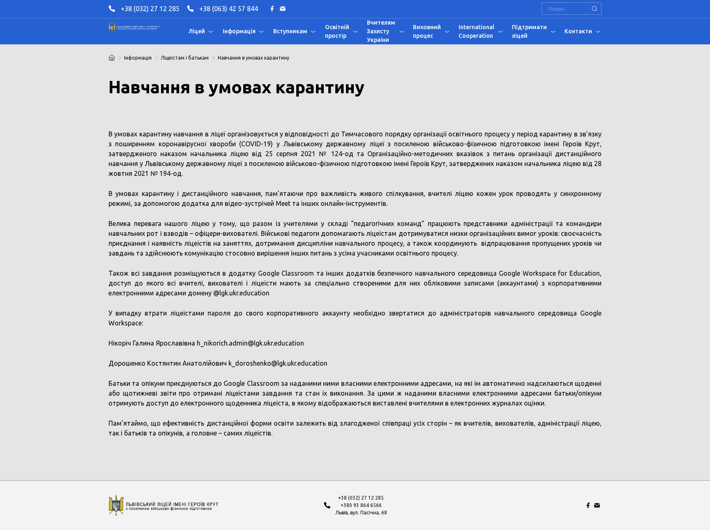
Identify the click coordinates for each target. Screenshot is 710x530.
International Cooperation (476, 31)
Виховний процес (427, 31)
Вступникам (290, 31)
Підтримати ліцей (529, 31)
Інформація (239, 31)
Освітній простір (337, 31)
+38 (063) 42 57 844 (228, 8)
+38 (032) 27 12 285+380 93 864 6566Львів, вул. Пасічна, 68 (361, 505)
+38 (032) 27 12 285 (150, 8)
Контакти (578, 31)
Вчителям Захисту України (381, 31)
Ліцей (197, 31)
